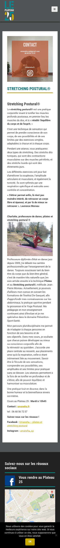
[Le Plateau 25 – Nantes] (9, 10)
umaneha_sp (27, 430)
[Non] (56, 535)
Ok (30, 541)
